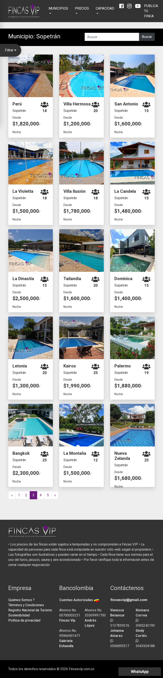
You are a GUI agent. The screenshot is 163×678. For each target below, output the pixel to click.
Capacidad (105, 8)
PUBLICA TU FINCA (151, 11)
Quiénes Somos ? (21, 600)
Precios (82, 8)
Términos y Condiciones (26, 605)
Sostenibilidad (19, 615)
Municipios (58, 8)
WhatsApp (140, 671)
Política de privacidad (24, 620)
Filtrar (9, 50)
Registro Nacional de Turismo (30, 610)
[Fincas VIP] (24, 11)
